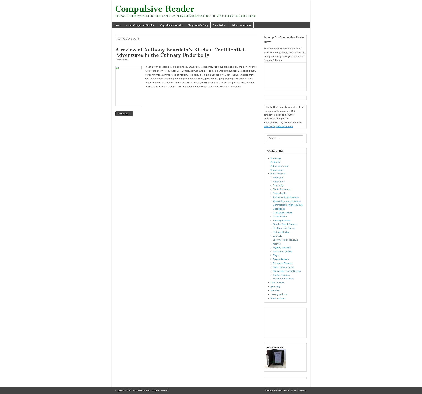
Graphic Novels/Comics (285, 224)
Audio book (279, 181)
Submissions (219, 25)
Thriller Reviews (281, 275)
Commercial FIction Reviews (288, 204)
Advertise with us (241, 25)
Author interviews (279, 166)
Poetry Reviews (281, 259)
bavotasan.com (299, 390)
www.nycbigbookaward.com (278, 126)
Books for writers (281, 189)
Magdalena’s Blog (198, 25)
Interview (275, 290)
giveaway (275, 286)
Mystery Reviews (282, 247)
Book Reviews (278, 173)
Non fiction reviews (283, 251)
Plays (276, 255)
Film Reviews (277, 282)
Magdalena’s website (171, 25)
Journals (277, 236)
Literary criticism (279, 294)
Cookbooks (279, 208)
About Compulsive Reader (140, 25)
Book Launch (277, 170)
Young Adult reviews (283, 278)
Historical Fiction (281, 232)
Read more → (124, 113)
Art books (275, 162)
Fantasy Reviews (282, 220)
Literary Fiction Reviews (285, 239)
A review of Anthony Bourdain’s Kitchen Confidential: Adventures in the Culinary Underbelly (180, 52)
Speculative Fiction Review (287, 271)
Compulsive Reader (154, 9)
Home (118, 25)
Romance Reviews (282, 263)
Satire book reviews (283, 267)
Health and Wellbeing (284, 228)
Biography (278, 185)
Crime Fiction (280, 216)
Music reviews (278, 298)
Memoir (277, 243)
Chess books (279, 193)
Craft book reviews (282, 212)
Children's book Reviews (286, 197)
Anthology (276, 158)
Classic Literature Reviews (287, 201)
